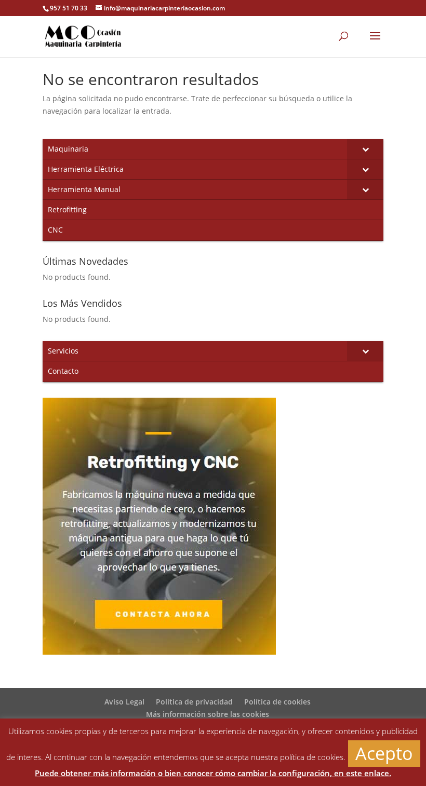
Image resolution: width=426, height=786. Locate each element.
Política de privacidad (194, 702)
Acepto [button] (384, 753)
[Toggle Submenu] (365, 149)
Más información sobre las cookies (207, 714)
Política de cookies (277, 702)
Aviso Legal (124, 702)
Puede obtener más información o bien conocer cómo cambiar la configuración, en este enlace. (213, 773)
